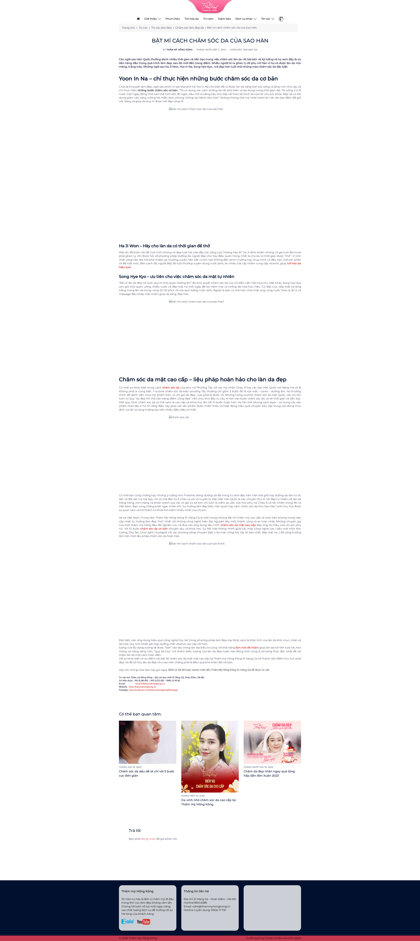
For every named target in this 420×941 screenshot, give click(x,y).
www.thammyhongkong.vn (142, 687)
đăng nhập (148, 838)
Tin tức (265, 18)
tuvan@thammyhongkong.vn (150, 683)
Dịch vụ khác (244, 18)
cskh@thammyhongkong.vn (211, 906)
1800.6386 (200, 902)
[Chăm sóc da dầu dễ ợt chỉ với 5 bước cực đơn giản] (147, 742)
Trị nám (208, 18)
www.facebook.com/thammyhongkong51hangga (153, 690)
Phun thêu (173, 18)
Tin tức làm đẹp (161, 27)
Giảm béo (224, 18)
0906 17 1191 (218, 910)
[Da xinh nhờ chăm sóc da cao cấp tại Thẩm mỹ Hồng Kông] (210, 756)
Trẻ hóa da (192, 18)
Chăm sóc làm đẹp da (189, 27)
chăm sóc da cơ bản (154, 528)
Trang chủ (128, 27)
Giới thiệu (150, 18)
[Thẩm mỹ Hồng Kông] (210, 7)
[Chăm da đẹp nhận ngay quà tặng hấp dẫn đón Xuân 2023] (272, 742)
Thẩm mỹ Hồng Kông (180, 49)
